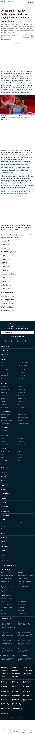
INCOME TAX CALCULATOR (8, 573)
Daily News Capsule (7, 339)
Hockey (3, 534)
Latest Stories (6, 627)
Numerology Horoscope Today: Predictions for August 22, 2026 (24, 658)
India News (22, 6)
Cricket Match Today (23, 370)
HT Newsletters (28, 678)
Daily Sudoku (4, 566)
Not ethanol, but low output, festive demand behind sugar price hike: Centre (8, 643)
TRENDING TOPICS (6, 603)
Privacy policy (4, 678)
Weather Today (16, 678)
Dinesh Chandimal (5, 387)
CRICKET (3, 367)
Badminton (4, 531)
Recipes (19, 465)
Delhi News (4, 400)
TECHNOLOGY (5, 524)
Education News (22, 452)
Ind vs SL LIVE (21, 384)
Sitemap (3, 684)
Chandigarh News (5, 397)
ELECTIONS (4, 550)
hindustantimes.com (8, 39)
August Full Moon (22, 587)
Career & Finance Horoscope (25, 584)
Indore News (4, 403)
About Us (3, 675)
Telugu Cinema (21, 612)
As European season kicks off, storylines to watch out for (7, 658)
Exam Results (4, 452)
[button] (2, 2)
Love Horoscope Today (7, 587)
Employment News (22, 449)
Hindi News (21, 618)
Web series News (5, 431)
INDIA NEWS (4, 363)
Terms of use (27, 675)
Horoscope (4, 439)
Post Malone (21, 581)
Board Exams (21, 446)
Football (20, 531)
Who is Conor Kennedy (7, 584)
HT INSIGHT (4, 546)
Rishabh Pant (4, 384)
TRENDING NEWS (6, 578)
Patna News (4, 412)
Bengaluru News (5, 394)
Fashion (3, 462)
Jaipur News (21, 403)
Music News (4, 425)
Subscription (4, 681)
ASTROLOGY (4, 436)
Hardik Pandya (4, 381)
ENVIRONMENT (5, 502)
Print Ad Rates (16, 681)
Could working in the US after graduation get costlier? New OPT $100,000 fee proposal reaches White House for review (8, 634)
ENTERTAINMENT (6, 419)
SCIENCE (3, 506)
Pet (2, 471)
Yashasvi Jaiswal (22, 381)
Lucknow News (22, 406)
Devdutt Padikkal (22, 378)
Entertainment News (6, 615)
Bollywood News (5, 422)
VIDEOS (3, 493)
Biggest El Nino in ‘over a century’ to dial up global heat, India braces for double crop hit (8, 666)
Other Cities (21, 415)
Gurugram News (22, 400)
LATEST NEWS (5, 354)
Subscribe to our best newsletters (17, 335)
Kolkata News (4, 406)
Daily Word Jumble (6, 569)
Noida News (21, 409)
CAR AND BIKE (5, 519)
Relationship (4, 468)
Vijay (2, 581)
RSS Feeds (15, 684)
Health (2, 465)
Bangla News (21, 615)
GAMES (3, 563)
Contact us (15, 675)
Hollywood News (22, 422)
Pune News (20, 412)
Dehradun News (22, 397)
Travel (19, 468)
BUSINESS (3, 484)
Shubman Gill (4, 378)
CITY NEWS (4, 391)
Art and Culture (5, 459)
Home (3, 6)
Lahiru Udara (21, 387)
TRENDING (4, 480)
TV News (20, 428)
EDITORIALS (4, 515)
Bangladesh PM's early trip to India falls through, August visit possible (25, 642)
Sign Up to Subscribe (17, 343)
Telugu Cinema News (6, 428)
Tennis (19, 534)
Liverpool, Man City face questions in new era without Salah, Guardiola (25, 632)
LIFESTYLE (4, 456)
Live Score (3, 373)
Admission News (5, 446)
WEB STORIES (5, 476)
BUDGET (3, 498)
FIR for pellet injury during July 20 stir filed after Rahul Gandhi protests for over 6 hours (25, 651)
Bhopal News (21, 394)
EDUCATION (4, 443)
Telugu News (4, 618)
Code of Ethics (27, 681)
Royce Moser (4, 599)
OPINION (3, 511)
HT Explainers (21, 621)
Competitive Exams (6, 449)
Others (2, 537)
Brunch (19, 459)
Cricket (15, 6)
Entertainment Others (23, 431)
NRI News (3, 621)
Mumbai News (4, 409)
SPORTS (3, 528)
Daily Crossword (22, 566)
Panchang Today (5, 590)
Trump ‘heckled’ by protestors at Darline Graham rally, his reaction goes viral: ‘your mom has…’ (25, 666)
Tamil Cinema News (23, 425)
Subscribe (30, 2)
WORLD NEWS (5, 359)
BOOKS (3, 541)
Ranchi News (4, 415)
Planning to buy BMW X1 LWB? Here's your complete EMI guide (8, 650)
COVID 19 (3, 559)
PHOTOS (3, 489)
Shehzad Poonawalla (23, 594)
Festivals (20, 462)
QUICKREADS (4, 554)
